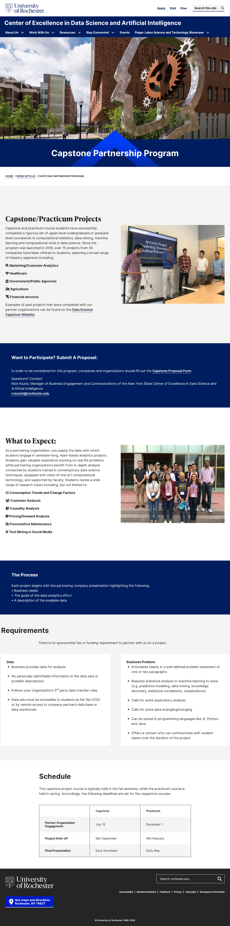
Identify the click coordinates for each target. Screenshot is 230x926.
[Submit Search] (219, 879)
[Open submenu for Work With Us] (53, 32)
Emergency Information (212, 891)
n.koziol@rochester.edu (30, 393)
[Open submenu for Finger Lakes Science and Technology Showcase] (208, 32)
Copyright (190, 891)
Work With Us (25, 176)
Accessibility (126, 891)
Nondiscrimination (146, 891)
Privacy (178, 891)
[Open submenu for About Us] (22, 32)
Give (183, 8)
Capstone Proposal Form (171, 370)
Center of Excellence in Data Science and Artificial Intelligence (92, 22)
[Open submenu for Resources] (79, 32)
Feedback (165, 891)
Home (9, 176)
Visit (173, 8)
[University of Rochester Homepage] (24, 8)
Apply (161, 8)
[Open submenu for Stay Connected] (113, 32)
